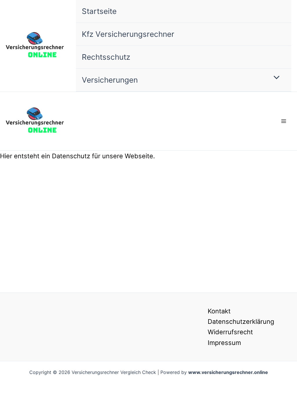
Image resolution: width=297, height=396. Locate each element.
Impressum (224, 342)
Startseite (99, 11)
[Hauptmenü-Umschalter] (283, 121)
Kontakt (219, 311)
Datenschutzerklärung (241, 321)
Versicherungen (110, 79)
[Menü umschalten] (275, 78)
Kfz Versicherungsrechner (128, 34)
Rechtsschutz (106, 56)
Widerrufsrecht (230, 332)
